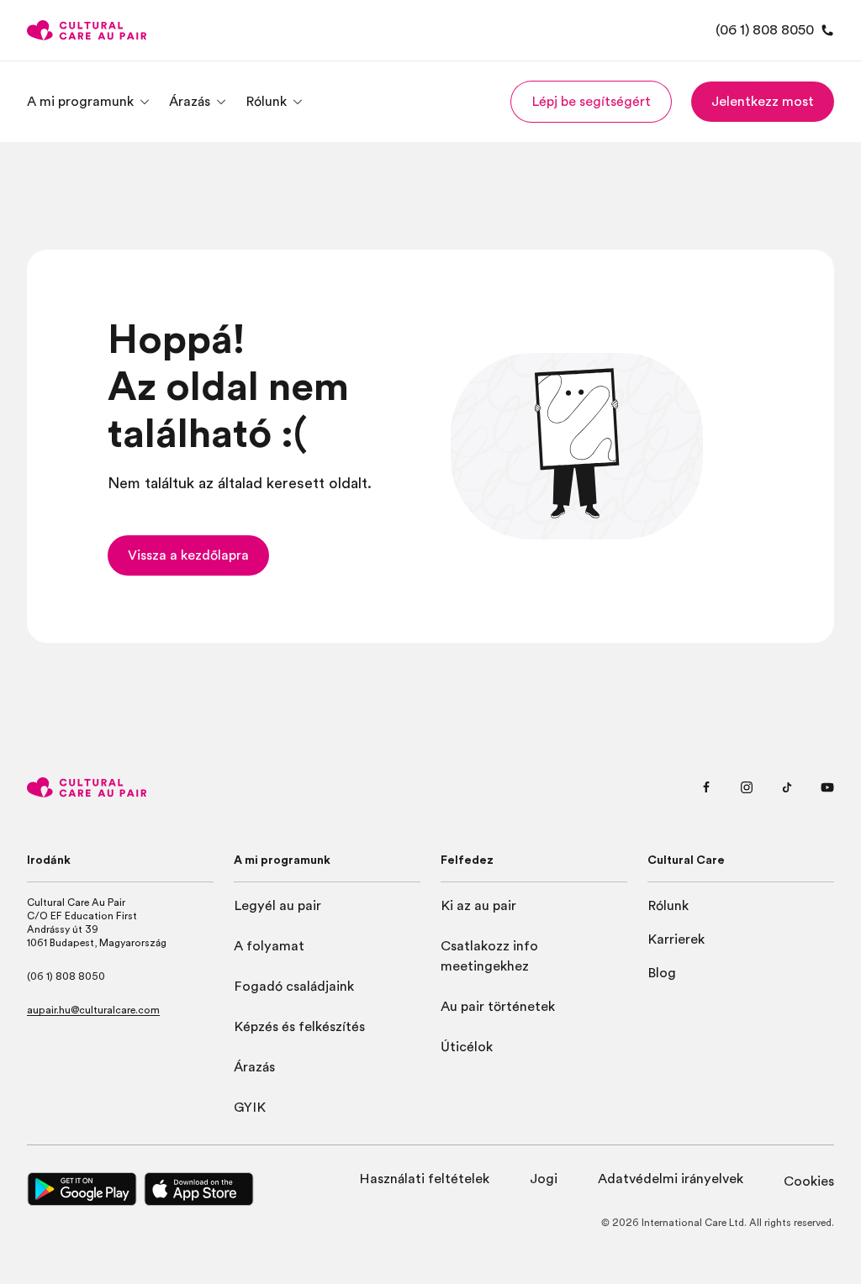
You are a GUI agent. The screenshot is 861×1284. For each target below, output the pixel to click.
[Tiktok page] (787, 787)
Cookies (809, 1181)
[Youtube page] (827, 787)
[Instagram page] (746, 787)
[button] (591, 102)
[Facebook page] (706, 787)
